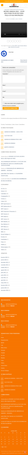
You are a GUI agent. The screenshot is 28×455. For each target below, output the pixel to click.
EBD (2, 231)
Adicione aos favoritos (15, 47)
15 (17, 439)
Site (3, 97)
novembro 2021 (4, 264)
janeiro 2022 (4, 259)
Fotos (2, 242)
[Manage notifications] (25, 452)
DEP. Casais (4, 208)
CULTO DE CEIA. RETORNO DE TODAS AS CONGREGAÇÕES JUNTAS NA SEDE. (13, 163)
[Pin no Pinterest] (17, 41)
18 (1, 441)
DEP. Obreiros (4, 229)
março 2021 (3, 282)
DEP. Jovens (10, 9)
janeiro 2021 (4, 287)
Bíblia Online (4, 347)
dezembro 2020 (4, 290)
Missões (3, 357)
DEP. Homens (4, 214)
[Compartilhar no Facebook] (10, 41)
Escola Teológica (5, 234)
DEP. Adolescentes (5, 206)
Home (2, 337)
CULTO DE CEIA (8, 135)
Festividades (4, 239)
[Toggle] (26, 340)
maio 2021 (3, 277)
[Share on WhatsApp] (8, 41)
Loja (2, 345)
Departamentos (4, 340)
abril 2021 (3, 280)
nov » (5, 446)
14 (13, 439)
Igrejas (2, 342)
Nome (4, 85)
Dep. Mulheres (4, 224)
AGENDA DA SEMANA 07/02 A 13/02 (13, 139)
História (3, 244)
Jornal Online (4, 365)
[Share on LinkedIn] (20, 41)
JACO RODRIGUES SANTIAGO (8, 161)
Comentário (5, 73)
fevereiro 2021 (4, 285)
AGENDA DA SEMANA (9, 143)
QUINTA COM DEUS (9, 147)
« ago (2, 446)
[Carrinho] (26, 5)
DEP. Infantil (4, 216)
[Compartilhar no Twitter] (13, 41)
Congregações (4, 196)
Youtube (3, 352)
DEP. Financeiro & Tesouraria (8, 211)
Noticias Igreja (20, 9)
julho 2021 (3, 272)
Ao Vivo (3, 188)
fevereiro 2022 (4, 257)
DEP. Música (4, 226)
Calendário (3, 193)
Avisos (5, 9)
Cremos (3, 198)
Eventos (14, 9)
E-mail (4, 91)
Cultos (2, 201)
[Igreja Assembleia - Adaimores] (14, 5)
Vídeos (2, 249)
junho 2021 (3, 275)
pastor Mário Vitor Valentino (7, 173)
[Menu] (2, 5)
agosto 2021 (4, 270)
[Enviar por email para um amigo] (15, 41)
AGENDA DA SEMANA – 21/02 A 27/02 (13, 131)
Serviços (3, 350)
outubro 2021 (4, 267)
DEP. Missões (4, 221)
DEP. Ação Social (5, 203)
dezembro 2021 (4, 262)
